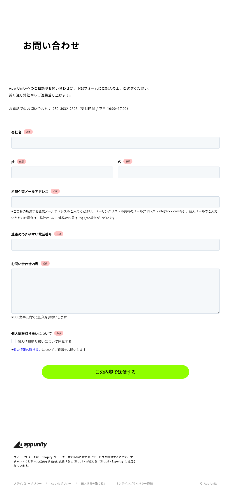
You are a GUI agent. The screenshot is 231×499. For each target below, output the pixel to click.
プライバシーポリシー (28, 483)
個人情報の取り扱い (93, 483)
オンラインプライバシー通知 (134, 483)
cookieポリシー (61, 483)
